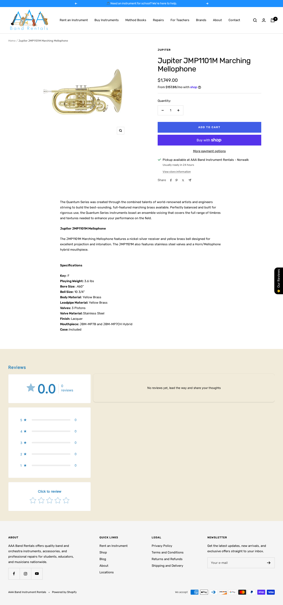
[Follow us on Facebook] (14, 573)
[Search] (255, 20)
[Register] (269, 562)
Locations (106, 572)
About (217, 20)
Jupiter (164, 49)
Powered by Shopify (64, 592)
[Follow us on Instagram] (25, 573)
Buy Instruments (106, 20)
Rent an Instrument (74, 20)
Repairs (158, 20)
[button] (49, 420)
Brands (201, 20)
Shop (103, 552)
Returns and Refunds (167, 559)
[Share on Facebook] (171, 180)
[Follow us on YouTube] (36, 573)
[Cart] (273, 20)
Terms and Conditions (168, 552)
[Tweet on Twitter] (183, 180)
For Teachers (180, 20)
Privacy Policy (162, 546)
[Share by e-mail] (190, 180)
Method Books (135, 20)
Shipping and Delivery (167, 566)
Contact (234, 20)
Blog (102, 559)
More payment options (209, 151)
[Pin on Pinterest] (176, 180)
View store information (177, 171)
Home (12, 40)
